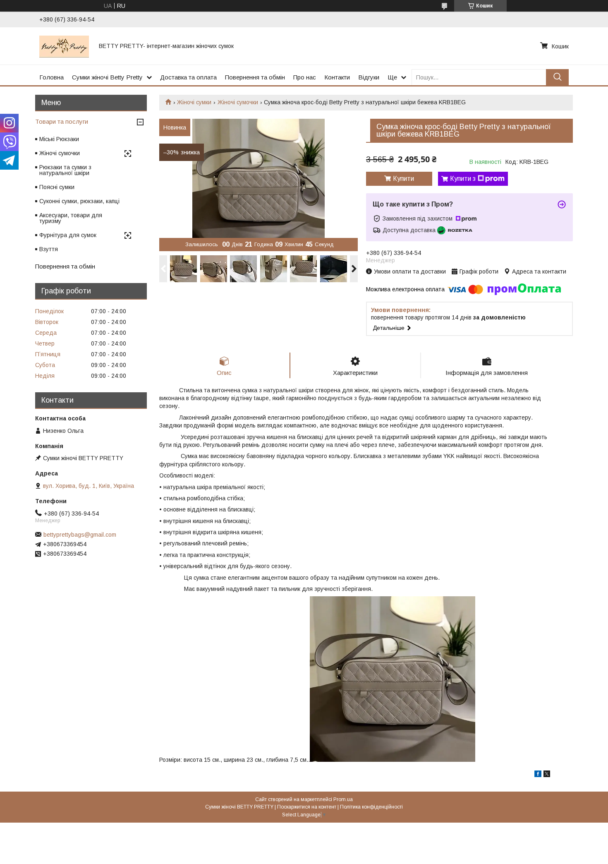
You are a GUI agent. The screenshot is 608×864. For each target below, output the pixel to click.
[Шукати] (557, 77)
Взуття (48, 249)
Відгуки (368, 77)
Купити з (463, 178)
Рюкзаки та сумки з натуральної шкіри (65, 170)
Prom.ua (343, 799)
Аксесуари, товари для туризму (70, 218)
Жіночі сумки (194, 102)
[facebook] (537, 775)
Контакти (337, 77)
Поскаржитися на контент (306, 807)
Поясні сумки (56, 187)
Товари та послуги (61, 121)
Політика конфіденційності (371, 807)
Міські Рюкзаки (59, 139)
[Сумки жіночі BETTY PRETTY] (64, 46)
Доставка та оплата (188, 77)
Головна (51, 77)
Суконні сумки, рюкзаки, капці (79, 201)
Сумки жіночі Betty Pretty (107, 77)
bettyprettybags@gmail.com (79, 534)
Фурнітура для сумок (67, 235)
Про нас (304, 77)
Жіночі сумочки (238, 102)
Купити (403, 178)
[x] (546, 775)
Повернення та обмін (255, 77)
